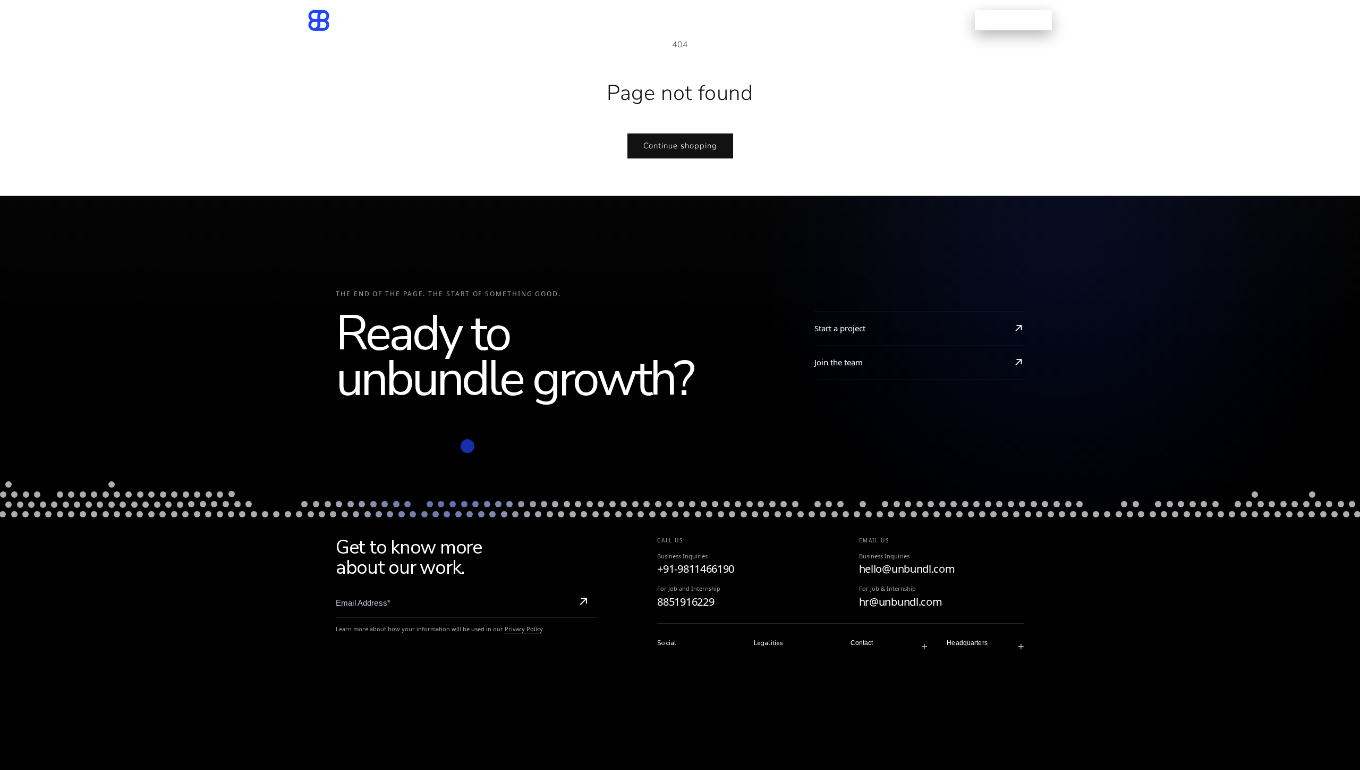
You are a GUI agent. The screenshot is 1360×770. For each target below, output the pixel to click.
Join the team (838, 362)
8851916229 (685, 601)
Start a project (839, 328)
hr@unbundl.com (900, 601)
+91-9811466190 (695, 568)
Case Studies (638, 19)
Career (741, 19)
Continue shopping (680, 145)
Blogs (697, 19)
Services (566, 19)
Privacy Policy (524, 629)
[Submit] (583, 603)
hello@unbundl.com (907, 568)
